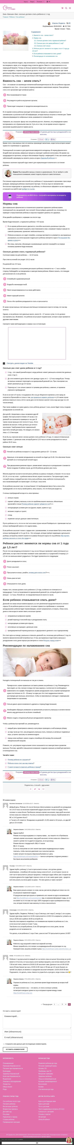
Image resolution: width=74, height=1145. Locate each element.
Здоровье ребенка (45, 1076)
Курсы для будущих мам (47, 1101)
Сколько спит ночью (43, 46)
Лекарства (6, 1084)
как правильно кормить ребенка (42, 397)
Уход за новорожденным (47, 1079)
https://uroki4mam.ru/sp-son (22, 993)
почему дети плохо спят (37, 572)
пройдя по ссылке (28, 189)
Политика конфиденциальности (32, 1136)
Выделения (7, 1079)
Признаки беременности (11, 1066)
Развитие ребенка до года (47, 1063)
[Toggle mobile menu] (70, 8)
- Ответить (36, 803)
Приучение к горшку (10, 1117)
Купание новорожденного (47, 1081)
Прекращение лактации (11, 1122)
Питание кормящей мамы (47, 1066)
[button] (37, 363)
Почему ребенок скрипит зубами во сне (36, 504)
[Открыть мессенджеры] (69, 1140)
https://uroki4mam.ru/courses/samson (29, 898)
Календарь (7, 1071)
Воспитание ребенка (10, 1106)
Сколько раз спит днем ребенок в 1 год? (50, 43)
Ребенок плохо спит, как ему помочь (20, 763)
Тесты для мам (43, 1106)
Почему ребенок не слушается (19, 759)
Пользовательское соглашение (58, 1134)
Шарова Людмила (58, 23)
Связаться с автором (46, 1111)
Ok (37, 1143)
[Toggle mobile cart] (62, 8)
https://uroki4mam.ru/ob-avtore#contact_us (56, 949)
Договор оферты (46, 1136)
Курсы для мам (43, 1104)
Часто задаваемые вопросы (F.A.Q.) (51, 1109)
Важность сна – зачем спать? (43, 35)
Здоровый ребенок (47, 158)
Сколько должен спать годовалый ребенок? (51, 40)
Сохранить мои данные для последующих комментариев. (26, 1044)
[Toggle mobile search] (66, 8)
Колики (40, 1087)
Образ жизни (7, 1087)
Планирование (8, 1063)
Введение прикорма (45, 1074)
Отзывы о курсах (44, 1114)
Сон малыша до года (45, 1089)
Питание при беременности (13, 1068)
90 (69, 23)
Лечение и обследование (12, 1081)
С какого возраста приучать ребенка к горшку (24, 767)
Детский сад (7, 1111)
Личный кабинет (44, 1119)
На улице (6, 1114)
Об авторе (42, 1117)
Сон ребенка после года (11, 1101)
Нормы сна (37, 38)
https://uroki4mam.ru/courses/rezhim (25, 856)
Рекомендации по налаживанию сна (45, 56)
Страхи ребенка (8, 1119)
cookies (21, 1139)
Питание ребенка (9, 1104)
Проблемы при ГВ (44, 1071)
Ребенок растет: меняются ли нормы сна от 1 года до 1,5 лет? (50, 50)
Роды (5, 1089)
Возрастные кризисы (10, 1109)
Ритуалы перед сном (50, 640)
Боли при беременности (11, 1076)
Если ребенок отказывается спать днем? (47, 53)
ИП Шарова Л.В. (10, 1134)
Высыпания (42, 1084)
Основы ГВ (42, 1068)
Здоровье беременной (11, 1074)
